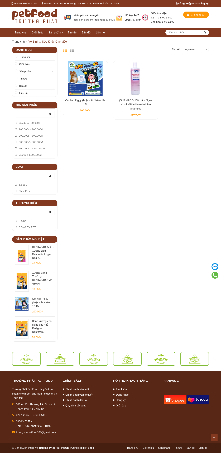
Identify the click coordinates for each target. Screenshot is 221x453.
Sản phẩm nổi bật (30, 239)
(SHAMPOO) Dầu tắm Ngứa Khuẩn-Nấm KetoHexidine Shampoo (135, 104)
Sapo (91, 447)
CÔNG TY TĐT (27, 227)
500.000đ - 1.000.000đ (31, 148)
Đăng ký (204, 3)
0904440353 (23, 421)
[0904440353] (215, 275)
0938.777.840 (133, 19)
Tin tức (72, 32)
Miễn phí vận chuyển (86, 15)
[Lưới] (66, 49)
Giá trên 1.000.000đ (30, 154)
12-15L (22, 184)
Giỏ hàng (121, 405)
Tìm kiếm (121, 389)
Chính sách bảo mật (77, 389)
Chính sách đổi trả (76, 400)
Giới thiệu (37, 32)
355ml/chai (24, 191)
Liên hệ (100, 32)
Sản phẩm (55, 32)
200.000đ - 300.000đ (30, 135)
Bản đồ (86, 32)
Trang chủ (21, 32)
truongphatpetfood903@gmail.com (36, 432)
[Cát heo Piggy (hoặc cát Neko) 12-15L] (85, 78)
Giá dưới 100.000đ (29, 123)
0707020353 (30, 3)
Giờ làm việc (159, 13)
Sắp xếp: (177, 49)
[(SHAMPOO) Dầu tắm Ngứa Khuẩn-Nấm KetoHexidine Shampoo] (135, 78)
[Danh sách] (72, 49)
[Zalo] (215, 266)
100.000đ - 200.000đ (30, 129)
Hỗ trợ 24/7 (132, 15)
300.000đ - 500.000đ (30, 142)
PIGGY (22, 221)
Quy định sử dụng (75, 405)
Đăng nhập (185, 3)
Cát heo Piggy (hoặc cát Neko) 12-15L (41, 302)
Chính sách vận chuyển (79, 394)
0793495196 (40, 415)
